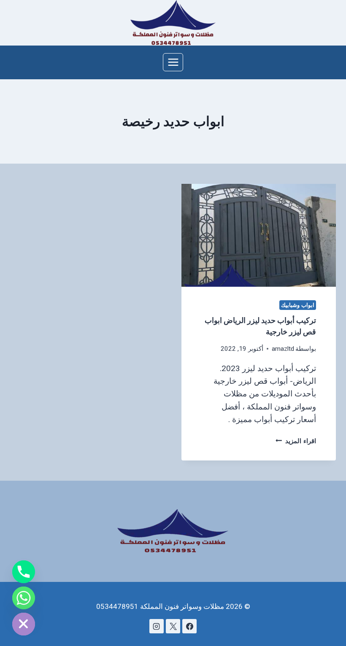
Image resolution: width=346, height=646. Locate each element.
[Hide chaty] (23, 624)
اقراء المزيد (296, 441)
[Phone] (23, 571)
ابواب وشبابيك (297, 305)
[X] (173, 626)
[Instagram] (156, 626)
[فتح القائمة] (173, 62)
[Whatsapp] (23, 598)
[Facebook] (189, 626)
